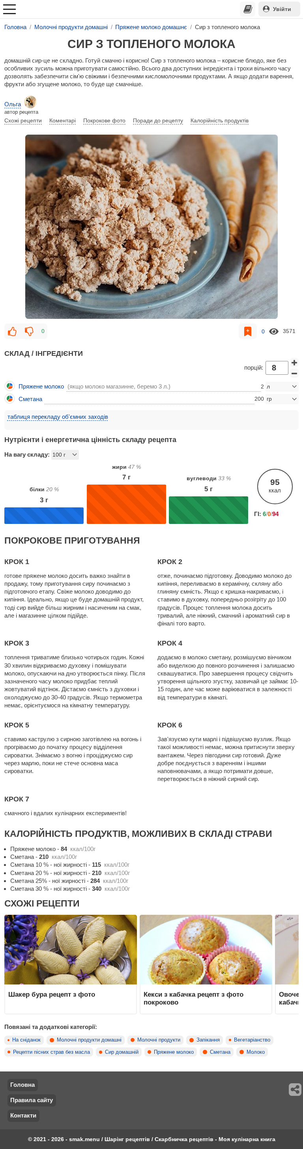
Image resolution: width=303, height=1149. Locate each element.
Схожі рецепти (23, 120)
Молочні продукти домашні (89, 1040)
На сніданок (26, 1040)
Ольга (12, 104)
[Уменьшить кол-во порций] (294, 373)
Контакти (23, 1115)
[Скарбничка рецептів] (247, 9)
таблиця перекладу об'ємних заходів (57, 416)
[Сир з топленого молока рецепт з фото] (151, 227)
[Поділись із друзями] (295, 1089)
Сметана (220, 1052)
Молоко (256, 1052)
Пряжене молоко (174, 1052)
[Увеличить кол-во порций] (294, 362)
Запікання (208, 1040)
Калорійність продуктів (220, 120)
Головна (22, 1084)
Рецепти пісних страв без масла (51, 1052)
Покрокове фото (104, 120)
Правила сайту (31, 1100)
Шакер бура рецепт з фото (51, 994)
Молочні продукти (158, 1040)
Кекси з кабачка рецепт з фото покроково (193, 998)
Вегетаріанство (252, 1040)
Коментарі (62, 120)
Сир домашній (121, 1052)
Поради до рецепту (158, 120)
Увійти (282, 9)
